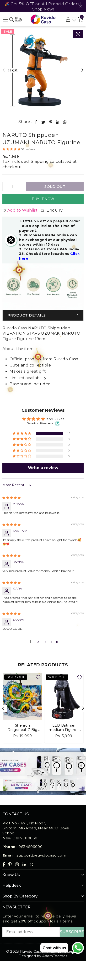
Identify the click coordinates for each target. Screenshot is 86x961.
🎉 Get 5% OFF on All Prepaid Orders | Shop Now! (43, 6)
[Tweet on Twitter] (43, 121)
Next (82, 70)
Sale (8, 31)
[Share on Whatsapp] (65, 121)
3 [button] (46, 642)
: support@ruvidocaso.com (40, 855)
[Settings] (68, 19)
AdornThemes (54, 956)
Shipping (40, 161)
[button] (11, 149)
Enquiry (54, 210)
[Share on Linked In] (57, 121)
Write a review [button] (43, 468)
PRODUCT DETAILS (26, 315)
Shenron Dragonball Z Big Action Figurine (23, 727)
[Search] (12, 19)
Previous (3, 70)
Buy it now (43, 199)
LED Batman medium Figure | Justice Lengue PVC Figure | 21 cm (64, 727)
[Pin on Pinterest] (51, 121)
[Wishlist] (74, 19)
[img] (11, 498)
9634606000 (30, 846)
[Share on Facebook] (36, 121)
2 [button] (38, 642)
